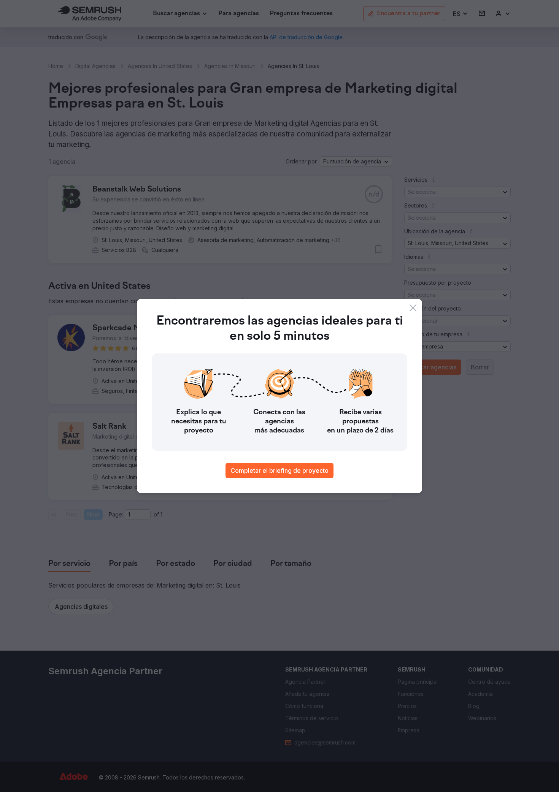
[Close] (413, 308)
